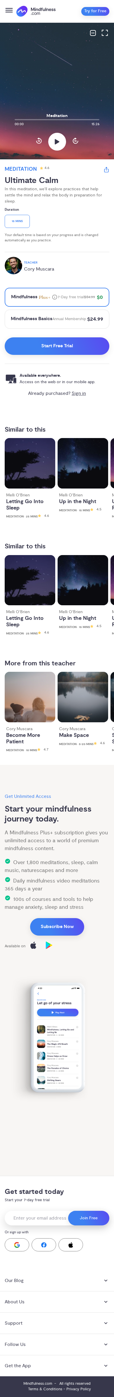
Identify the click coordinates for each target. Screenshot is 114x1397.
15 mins (17, 221)
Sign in (79, 393)
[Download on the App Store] (33, 946)
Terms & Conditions (45, 1389)
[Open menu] (9, 11)
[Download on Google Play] (49, 946)
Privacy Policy (78, 1389)
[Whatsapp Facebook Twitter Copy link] (106, 171)
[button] (17, 1244)
